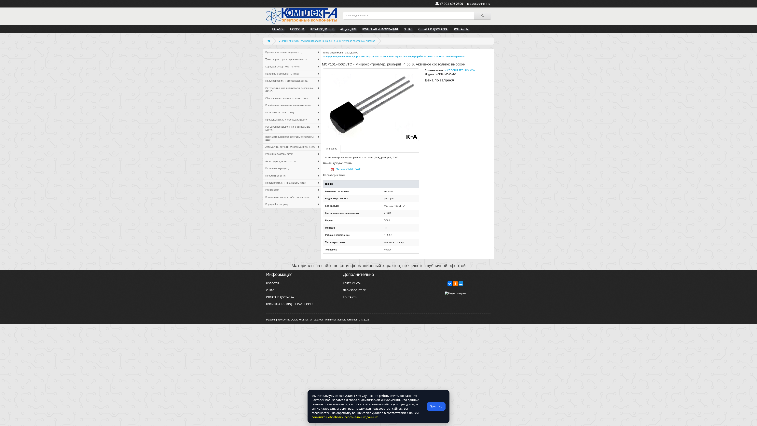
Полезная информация (380, 29)
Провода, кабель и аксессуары (286, 119)
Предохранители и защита (283, 52)
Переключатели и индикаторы (285, 182)
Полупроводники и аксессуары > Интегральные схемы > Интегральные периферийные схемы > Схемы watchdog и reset (394, 56)
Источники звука (277, 168)
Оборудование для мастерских (286, 98)
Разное (272, 190)
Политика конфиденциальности (289, 304)
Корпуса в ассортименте (282, 66)
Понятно (436, 406)
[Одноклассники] (455, 283)
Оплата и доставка (432, 29)
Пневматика (275, 175)
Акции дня (348, 29)
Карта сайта (352, 283)
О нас (408, 29)
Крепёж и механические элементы (287, 105)
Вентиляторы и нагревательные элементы (289, 138)
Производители (322, 29)
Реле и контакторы (279, 154)
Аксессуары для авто (280, 161)
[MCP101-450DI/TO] (371, 104)
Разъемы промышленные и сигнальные (287, 128)
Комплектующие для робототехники (287, 197)
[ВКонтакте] (449, 283)
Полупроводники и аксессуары (286, 80)
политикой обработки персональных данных (344, 417)
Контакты (460, 29)
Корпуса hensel (276, 204)
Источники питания (279, 112)
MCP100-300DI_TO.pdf (348, 168)
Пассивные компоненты (282, 73)
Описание (331, 148)
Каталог (278, 29)
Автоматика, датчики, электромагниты (290, 147)
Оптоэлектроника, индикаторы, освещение (289, 89)
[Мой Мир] (461, 283)
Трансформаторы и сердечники (286, 59)
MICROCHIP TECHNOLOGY (460, 70)
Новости (297, 29)
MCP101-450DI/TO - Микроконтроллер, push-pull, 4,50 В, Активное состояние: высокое (327, 41)
